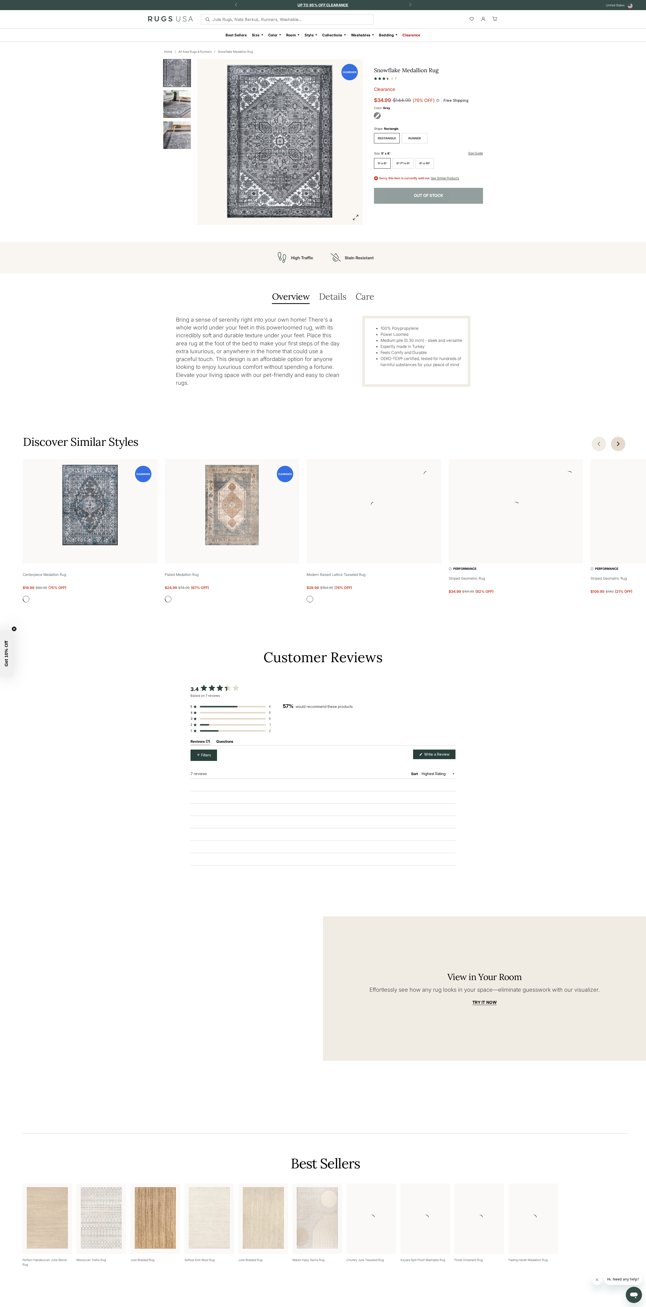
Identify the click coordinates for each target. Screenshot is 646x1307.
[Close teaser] (14, 628)
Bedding (386, 35)
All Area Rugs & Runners (195, 52)
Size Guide (475, 153)
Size (256, 35)
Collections (332, 35)
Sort (415, 774)
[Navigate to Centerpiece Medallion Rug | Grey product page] (90, 506)
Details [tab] (332, 297)
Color (273, 35)
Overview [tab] (291, 297)
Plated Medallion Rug (182, 574)
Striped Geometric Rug (467, 578)
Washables (361, 35)
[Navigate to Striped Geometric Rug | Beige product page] (516, 506)
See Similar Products (445, 178)
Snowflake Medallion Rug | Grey (230, 809)
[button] (385, 77)
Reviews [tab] (200, 743)
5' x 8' (382, 163)
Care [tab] (365, 297)
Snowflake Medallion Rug (235, 52)
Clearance (411, 35)
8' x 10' (424, 163)
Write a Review (439, 756)
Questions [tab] (224, 743)
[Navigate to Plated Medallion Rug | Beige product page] (232, 506)
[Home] (170, 19)
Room (291, 35)
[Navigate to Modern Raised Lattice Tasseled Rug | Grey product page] (374, 506)
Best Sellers (236, 35)
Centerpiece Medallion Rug (44, 574)
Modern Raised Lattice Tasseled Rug (336, 574)
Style (309, 35)
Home (168, 52)
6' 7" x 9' (403, 163)
